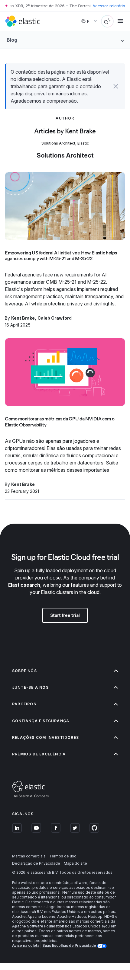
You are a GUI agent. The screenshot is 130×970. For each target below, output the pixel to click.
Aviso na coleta (25, 945)
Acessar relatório (109, 5)
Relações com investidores (45, 737)
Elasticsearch (24, 585)
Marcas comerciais (29, 856)
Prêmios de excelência (39, 754)
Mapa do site (75, 863)
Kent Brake (23, 318)
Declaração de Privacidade (36, 863)
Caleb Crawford (54, 318)
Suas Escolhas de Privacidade (69, 945)
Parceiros (24, 704)
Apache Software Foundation (38, 926)
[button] (115, 86)
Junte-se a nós (30, 687)
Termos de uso (62, 856)
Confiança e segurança (40, 721)
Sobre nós (24, 670)
